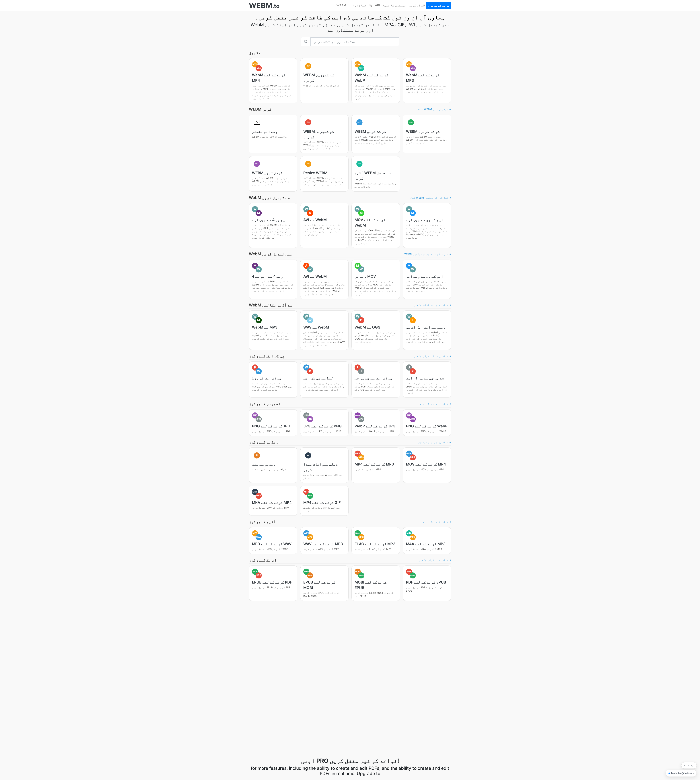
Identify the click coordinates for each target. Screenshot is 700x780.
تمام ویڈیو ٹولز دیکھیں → (434, 442)
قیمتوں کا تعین (394, 5)
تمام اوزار (357, 5)
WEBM (341, 5)
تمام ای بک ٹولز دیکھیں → (435, 559)
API (377, 5)
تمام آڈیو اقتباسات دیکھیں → (432, 304)
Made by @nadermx (682, 773)
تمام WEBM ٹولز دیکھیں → (434, 109)
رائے (691, 765)
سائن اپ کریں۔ (439, 5)
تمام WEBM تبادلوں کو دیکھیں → (430, 197)
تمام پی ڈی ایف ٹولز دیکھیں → (432, 356)
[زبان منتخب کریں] (371, 5)
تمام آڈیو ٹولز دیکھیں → (435, 521)
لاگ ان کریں (417, 5)
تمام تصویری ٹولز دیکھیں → (434, 403)
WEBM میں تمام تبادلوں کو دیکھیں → (427, 254)
